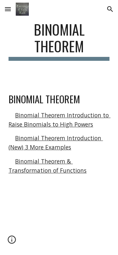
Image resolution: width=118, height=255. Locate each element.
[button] (8, 9)
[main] (59, 40)
